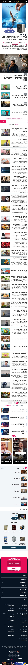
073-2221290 (24, 631)
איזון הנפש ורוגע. (15, 44)
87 (19, 400)
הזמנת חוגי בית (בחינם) (23, 629)
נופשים (12, 629)
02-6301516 (24, 622)
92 (9, 400)
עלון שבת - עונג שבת (23, 608)
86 (21, 400)
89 (15, 400)
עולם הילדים (23, 586)
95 (3, 400)
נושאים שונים (23, 589)
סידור (25, 599)
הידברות (18, 42)
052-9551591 (24, 627)
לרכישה (14, 518)
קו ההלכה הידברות (10, 619)
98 (24, 402)
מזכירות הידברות (24, 604)
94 (5, 400)
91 (11, 400)
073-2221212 (11, 606)
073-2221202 (24, 640)
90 (13, 400)
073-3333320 (11, 616)
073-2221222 (24, 606)
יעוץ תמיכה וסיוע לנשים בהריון (21, 624)
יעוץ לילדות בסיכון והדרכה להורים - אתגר (7, 614)
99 (22, 402)
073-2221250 (11, 636)
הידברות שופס (11, 634)
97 (26, 402)
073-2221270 (11, 631)
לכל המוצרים (14, 547)
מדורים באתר (23, 579)
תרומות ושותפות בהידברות (9, 604)
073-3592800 (11, 610)
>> (9, 402)
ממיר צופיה (25, 634)
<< (26, 400)
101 (18, 402)
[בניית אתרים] (20, 658)
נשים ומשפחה (23, 596)
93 (7, 400)
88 (17, 400)
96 (1, 400)
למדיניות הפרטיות (11, 124)
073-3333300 (11, 621)
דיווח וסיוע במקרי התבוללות (9, 624)
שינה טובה (5, 45)
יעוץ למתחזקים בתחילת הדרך (21, 613)
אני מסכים (13, 124)
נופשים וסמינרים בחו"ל (23, 638)
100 (20, 402)
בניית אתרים (20, 660)
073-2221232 (24, 615)
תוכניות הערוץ (23, 582)
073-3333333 (24, 636)
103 (14, 402)
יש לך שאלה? (4, 468)
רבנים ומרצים (23, 592)
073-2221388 (24, 610)
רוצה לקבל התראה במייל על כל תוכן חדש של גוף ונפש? (14, 119)
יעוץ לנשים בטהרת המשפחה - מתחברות (21, 619)
